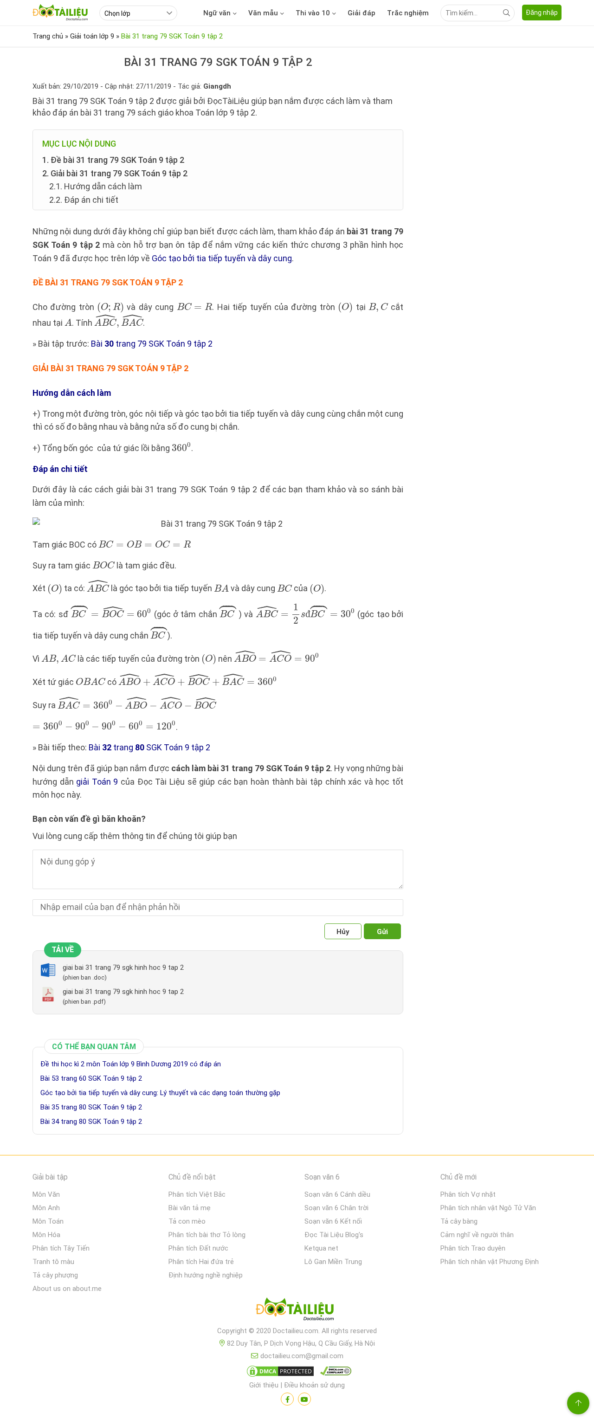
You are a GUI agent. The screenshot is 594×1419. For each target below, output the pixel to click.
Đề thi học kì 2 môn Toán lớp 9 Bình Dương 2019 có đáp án (130, 1064)
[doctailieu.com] (297, 1311)
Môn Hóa (46, 1235)
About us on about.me (67, 1288)
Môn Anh (46, 1208)
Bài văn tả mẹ (189, 1208)
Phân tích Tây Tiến (61, 1248)
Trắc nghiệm (408, 13)
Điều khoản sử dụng (314, 1385)
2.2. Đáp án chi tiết (83, 200)
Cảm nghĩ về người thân (477, 1235)
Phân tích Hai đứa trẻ (201, 1262)
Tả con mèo (187, 1221)
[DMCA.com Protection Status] (279, 1373)
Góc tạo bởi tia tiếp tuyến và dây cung (222, 258)
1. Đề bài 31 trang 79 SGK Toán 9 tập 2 (113, 160)
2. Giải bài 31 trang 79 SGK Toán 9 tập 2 (114, 173)
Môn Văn (46, 1194)
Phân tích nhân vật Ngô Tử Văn (488, 1208)
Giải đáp (361, 13)
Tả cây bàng (459, 1221)
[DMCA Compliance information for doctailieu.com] (334, 1373)
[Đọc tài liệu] (287, 1399)
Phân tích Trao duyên (472, 1248)
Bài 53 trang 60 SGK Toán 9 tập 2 (91, 1078)
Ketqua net (321, 1248)
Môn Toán (48, 1221)
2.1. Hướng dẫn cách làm (95, 186)
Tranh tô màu (53, 1262)
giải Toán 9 (97, 782)
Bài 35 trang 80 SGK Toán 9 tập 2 (91, 1107)
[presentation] (110, 308)
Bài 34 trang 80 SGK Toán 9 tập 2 (91, 1121)
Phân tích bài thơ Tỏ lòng (206, 1235)
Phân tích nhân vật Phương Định (489, 1262)
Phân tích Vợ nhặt (468, 1194)
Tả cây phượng (55, 1275)
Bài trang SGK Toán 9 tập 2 (149, 747)
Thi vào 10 (313, 13)
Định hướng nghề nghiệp (205, 1275)
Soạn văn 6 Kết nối (333, 1221)
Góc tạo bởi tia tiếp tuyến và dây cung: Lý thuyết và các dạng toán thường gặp (160, 1093)
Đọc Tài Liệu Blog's (333, 1235)
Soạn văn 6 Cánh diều (337, 1194)
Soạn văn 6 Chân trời (336, 1208)
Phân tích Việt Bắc (197, 1194)
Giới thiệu (263, 1385)
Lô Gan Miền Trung (333, 1262)
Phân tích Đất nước (198, 1248)
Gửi (382, 932)
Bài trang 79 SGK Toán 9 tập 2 (152, 343)
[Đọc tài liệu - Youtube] (304, 1399)
